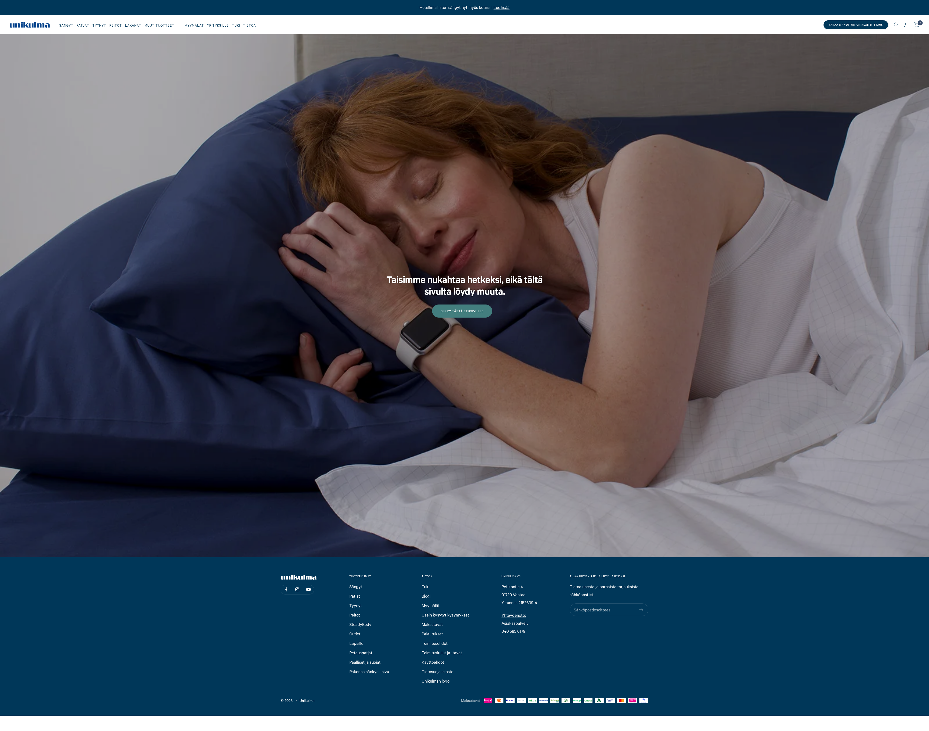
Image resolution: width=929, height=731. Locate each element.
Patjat (82, 25)
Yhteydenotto (514, 615)
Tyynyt (99, 25)
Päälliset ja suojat (365, 662)
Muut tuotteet (159, 25)
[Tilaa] (641, 609)
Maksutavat (432, 624)
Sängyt (66, 25)
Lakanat (133, 25)
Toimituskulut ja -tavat (442, 652)
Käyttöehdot (433, 662)
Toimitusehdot (435, 643)
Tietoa (249, 25)
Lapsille (356, 643)
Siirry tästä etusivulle (462, 311)
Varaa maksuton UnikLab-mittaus (856, 24)
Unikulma (307, 700)
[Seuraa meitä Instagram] (297, 589)
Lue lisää (501, 7)
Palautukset (432, 634)
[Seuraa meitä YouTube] (308, 589)
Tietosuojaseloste (437, 671)
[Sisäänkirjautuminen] (906, 25)
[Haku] (896, 25)
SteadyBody (360, 624)
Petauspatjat (360, 652)
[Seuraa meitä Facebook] (286, 589)
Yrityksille (218, 25)
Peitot (115, 25)
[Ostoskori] (916, 24)
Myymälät (194, 25)
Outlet (354, 634)
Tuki (236, 25)
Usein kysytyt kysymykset (445, 615)
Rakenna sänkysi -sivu (369, 671)
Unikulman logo (436, 681)
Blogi (426, 596)
